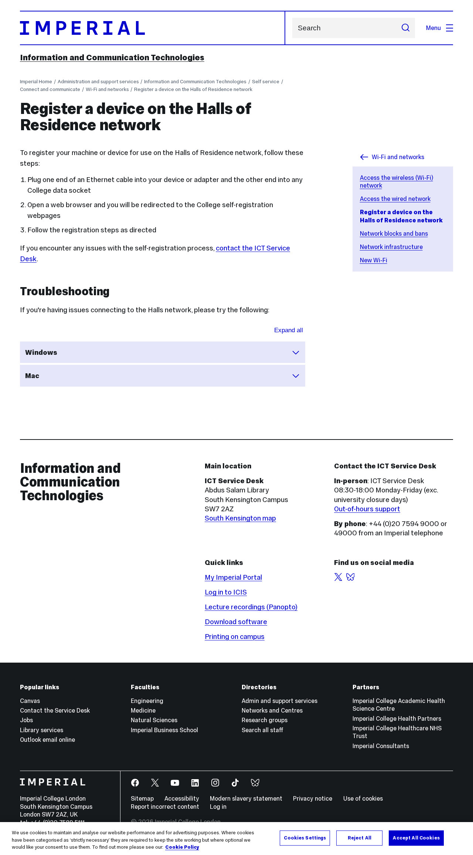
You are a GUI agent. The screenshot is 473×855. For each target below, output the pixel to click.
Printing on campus (235, 636)
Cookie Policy (182, 847)
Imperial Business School (164, 730)
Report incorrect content (165, 806)
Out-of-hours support (367, 509)
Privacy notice (312, 798)
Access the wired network (395, 198)
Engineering (147, 700)
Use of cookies (363, 798)
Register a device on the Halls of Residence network (193, 89)
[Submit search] (405, 28)
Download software (236, 621)
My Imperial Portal (233, 577)
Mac (32, 375)
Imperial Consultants (381, 746)
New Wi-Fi (373, 260)
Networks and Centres (272, 710)
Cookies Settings (305, 838)
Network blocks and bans (394, 233)
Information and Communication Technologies (112, 57)
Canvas (30, 700)
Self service (265, 81)
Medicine (143, 710)
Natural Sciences (154, 720)
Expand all (288, 330)
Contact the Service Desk (55, 710)
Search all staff (262, 730)
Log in (218, 806)
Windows (41, 352)
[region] (236, 838)
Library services (41, 730)
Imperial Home (36, 81)
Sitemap (142, 798)
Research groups (264, 720)
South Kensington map (240, 518)
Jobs (26, 720)
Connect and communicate (50, 89)
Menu (433, 27)
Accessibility (181, 798)
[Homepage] (152, 28)
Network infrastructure (391, 246)
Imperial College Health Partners (397, 718)
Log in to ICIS (226, 592)
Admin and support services (279, 700)
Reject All (359, 838)
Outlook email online (47, 739)
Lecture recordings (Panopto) (251, 607)
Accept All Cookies (416, 838)
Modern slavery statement (246, 798)
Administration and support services (98, 81)
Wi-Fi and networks (107, 89)
